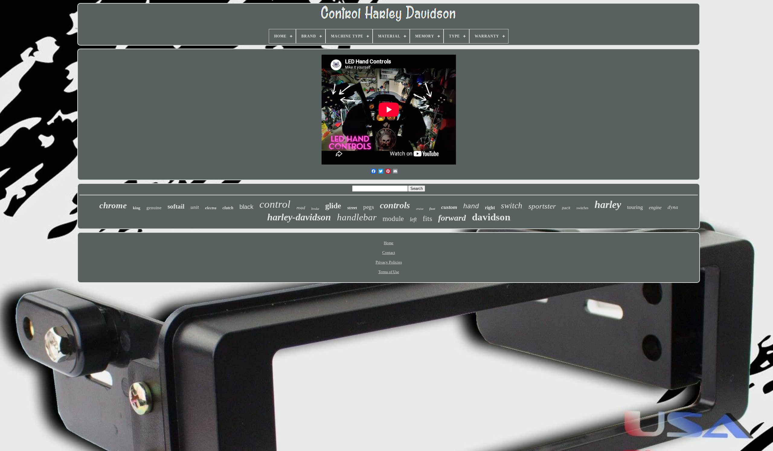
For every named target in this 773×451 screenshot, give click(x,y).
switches (582, 208)
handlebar (357, 217)
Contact (388, 252)
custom (449, 207)
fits (427, 218)
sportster (542, 206)
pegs (368, 207)
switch (511, 205)
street (352, 208)
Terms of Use (388, 272)
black (246, 206)
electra (211, 208)
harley (608, 204)
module (393, 218)
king (136, 208)
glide (333, 205)
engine (655, 207)
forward (452, 217)
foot (432, 208)
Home (388, 243)
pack (566, 208)
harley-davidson (299, 217)
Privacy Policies (389, 262)
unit (195, 207)
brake (315, 208)
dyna (673, 206)
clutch (228, 208)
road (301, 207)
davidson (491, 217)
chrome (113, 205)
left (413, 219)
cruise (419, 208)
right (490, 207)
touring (635, 207)
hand (471, 206)
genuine (154, 207)
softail (176, 206)
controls (395, 205)
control (274, 204)
